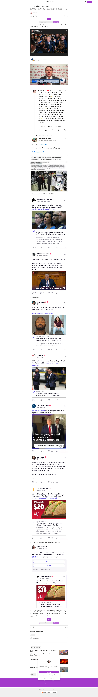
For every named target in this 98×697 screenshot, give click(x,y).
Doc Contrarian (35, 12)
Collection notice (56, 689)
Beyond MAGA (52, 610)
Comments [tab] (33, 634)
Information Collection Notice (48, 675)
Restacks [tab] (37, 634)
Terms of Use (54, 674)
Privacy (49, 689)
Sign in (95, 1)
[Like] (31, 16)
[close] (59, 660)
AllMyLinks (38, 610)
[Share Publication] (85, 2)
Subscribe (89, 1)
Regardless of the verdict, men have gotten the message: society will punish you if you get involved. (43, 654)
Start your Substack (46, 692)
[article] (49, 653)
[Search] (83, 2)
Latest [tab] (34, 647)
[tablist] (34, 635)
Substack (43, 694)
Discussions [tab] (38, 647)
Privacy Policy (57, 675)
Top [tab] (31, 647)
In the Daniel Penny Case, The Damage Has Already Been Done (43, 651)
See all (32, 674)
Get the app (54, 692)
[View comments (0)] (34, 16)
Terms (52, 689)
